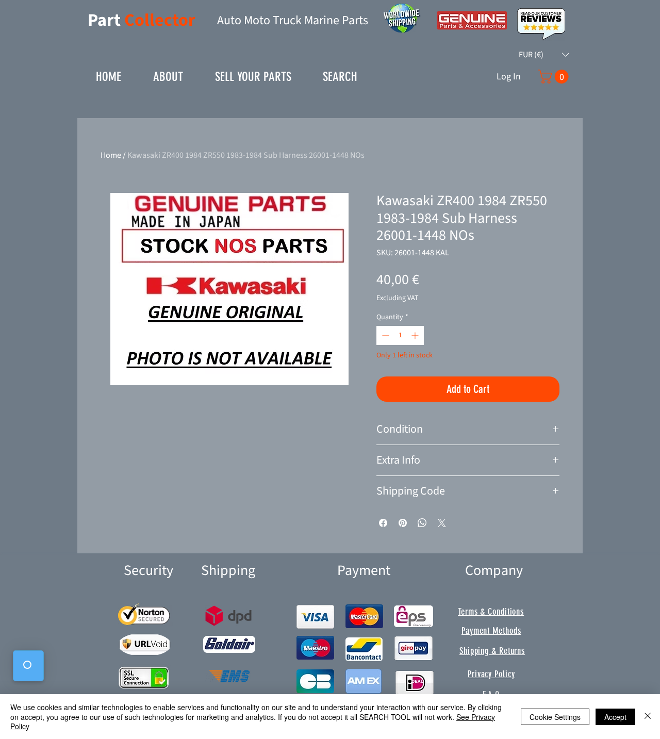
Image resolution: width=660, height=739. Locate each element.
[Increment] (415, 335)
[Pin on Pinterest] (403, 523)
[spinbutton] (400, 335)
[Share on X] (442, 523)
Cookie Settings (555, 717)
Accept (615, 717)
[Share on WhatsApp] (422, 523)
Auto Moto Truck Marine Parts (292, 20)
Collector (159, 20)
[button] (544, 54)
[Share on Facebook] (383, 523)
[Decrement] (384, 335)
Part (106, 20)
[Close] (647, 716)
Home (111, 155)
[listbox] (544, 54)
